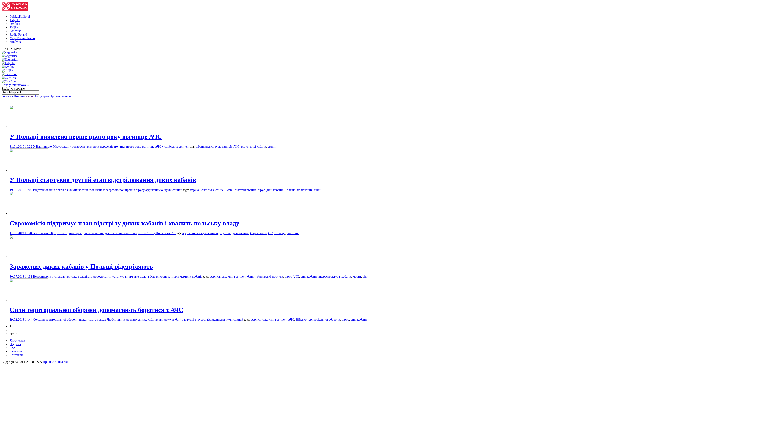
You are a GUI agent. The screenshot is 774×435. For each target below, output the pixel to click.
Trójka (14, 27)
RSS (13, 347)
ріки (365, 276)
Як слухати (17, 340)
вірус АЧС (292, 276)
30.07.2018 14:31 (21, 276)
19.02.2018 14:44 (21, 319)
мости (357, 276)
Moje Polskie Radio (22, 38)
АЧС (236, 146)
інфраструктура (329, 276)
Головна (8, 96)
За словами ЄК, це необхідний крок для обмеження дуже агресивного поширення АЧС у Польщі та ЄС (104, 233)
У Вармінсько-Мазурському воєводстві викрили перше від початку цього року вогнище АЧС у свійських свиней (111, 146)
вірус (244, 146)
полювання (304, 190)
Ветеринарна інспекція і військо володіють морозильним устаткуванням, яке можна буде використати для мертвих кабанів (118, 276)
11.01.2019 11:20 (21, 233)
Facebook (16, 351)
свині (271, 146)
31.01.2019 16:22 (21, 146)
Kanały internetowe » (15, 85)
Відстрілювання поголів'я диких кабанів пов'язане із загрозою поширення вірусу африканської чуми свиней (108, 190)
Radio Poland (18, 34)
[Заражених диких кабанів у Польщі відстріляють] (29, 256)
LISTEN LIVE (11, 48)
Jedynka (15, 20)
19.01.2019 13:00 (21, 190)
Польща (289, 190)
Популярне (42, 96)
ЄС (270, 233)
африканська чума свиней (214, 146)
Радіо (30, 96)
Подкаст (15, 344)
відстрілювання (245, 190)
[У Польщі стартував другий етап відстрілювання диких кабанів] (29, 170)
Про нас (55, 96)
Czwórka (15, 31)
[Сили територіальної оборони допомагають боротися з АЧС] (29, 300)
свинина (293, 233)
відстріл (225, 233)
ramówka (16, 42)
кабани (346, 276)
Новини (20, 96)
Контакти (68, 96)
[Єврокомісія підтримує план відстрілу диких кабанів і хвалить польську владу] (29, 213)
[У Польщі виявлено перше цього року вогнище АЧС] (29, 126)
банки (251, 276)
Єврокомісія (258, 233)
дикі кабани (258, 146)
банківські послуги (270, 276)
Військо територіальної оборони (318, 319)
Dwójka (15, 23)
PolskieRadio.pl (20, 16)
